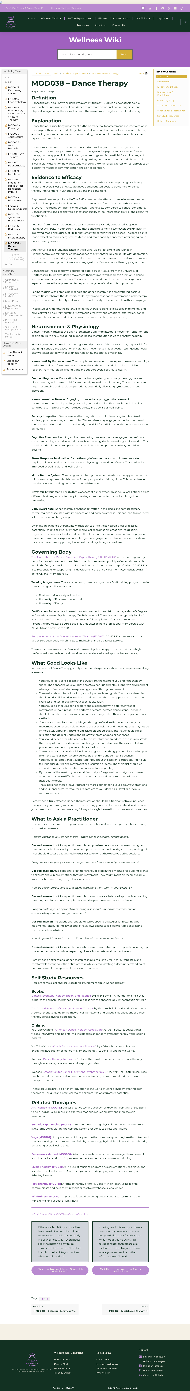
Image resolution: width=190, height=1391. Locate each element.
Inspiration (163, 18)
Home (31, 18)
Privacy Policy (103, 1372)
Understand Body (62, 1368)
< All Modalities (41, 73)
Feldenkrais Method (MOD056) (51, 1154)
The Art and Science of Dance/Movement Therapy (62, 1008)
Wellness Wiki (49, 18)
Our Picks (141, 18)
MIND (44, 1298)
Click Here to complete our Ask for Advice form (120, 1270)
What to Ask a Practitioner (171, 110)
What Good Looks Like (169, 105)
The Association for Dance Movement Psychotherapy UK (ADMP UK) (74, 557)
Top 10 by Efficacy (62, 1372)
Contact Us (118, 25)
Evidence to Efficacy (167, 87)
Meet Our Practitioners (107, 1364)
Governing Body (165, 100)
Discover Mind (61, 1364)
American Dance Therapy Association (78, 1029)
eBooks (102, 18)
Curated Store (102, 1359)
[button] (143, 8)
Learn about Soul (62, 1359)
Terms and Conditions (106, 1368)
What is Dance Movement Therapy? (74, 1046)
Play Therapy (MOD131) (46, 1183)
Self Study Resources (168, 116)
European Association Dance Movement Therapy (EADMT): (68, 636)
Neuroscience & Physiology (165, 93)
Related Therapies (166, 121)
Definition (162, 76)
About (98, 25)
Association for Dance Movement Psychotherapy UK (75, 1071)
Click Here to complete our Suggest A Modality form (60, 1270)
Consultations (121, 18)
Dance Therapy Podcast (58, 1059)
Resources (82, 25)
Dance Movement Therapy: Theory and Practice (61, 995)
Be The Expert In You (79, 18)
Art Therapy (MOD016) (46, 1107)
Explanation (163, 81)
